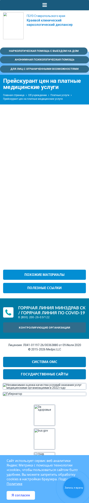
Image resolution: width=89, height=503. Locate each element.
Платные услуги (60, 95)
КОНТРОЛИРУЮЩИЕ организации (44, 327)
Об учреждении (37, 95)
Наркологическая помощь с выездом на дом (44, 50)
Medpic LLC (53, 349)
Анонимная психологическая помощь (44, 59)
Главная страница (13, 95)
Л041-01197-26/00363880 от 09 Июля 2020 (52, 345)
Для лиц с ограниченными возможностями (44, 68)
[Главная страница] (13, 25)
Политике (14, 484)
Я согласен (21, 495)
